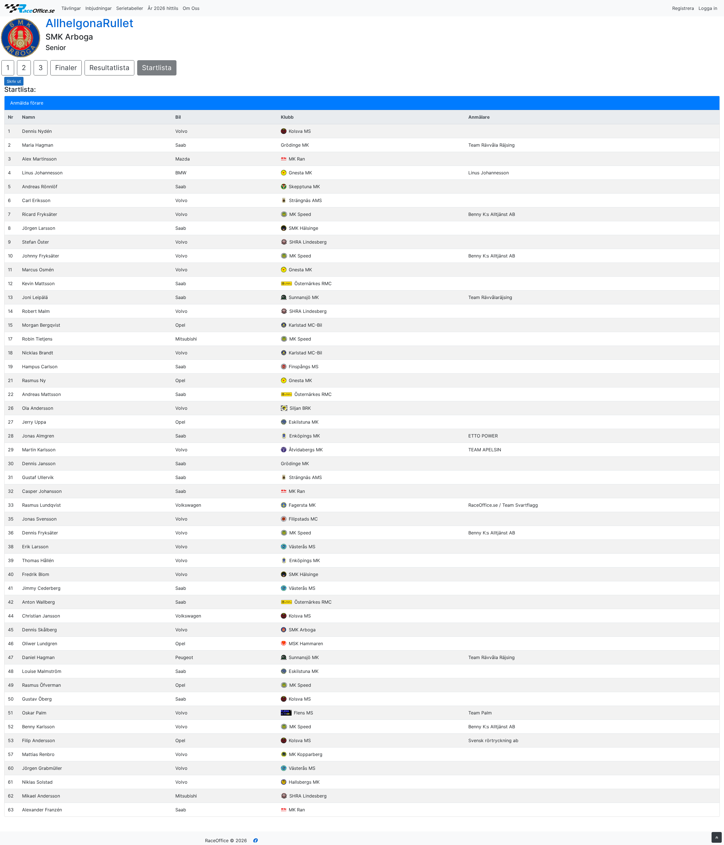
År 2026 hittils (163, 8)
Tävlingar (71, 8)
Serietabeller (129, 8)
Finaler (66, 68)
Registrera (683, 8)
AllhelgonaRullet (89, 23)
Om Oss (191, 8)
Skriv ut (14, 81)
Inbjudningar (98, 8)
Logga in (708, 8)
